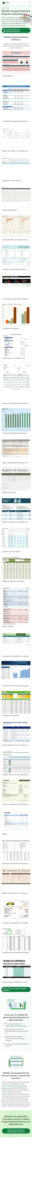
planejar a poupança (7, 1088)
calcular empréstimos (8, 1086)
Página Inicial (5, 8)
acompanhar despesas (21, 1086)
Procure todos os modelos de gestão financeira (14, 989)
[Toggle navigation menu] (29, 2)
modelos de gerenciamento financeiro (16, 1026)
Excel (7, 3)
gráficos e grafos (6, 1094)
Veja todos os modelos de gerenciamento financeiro (11, 30)
